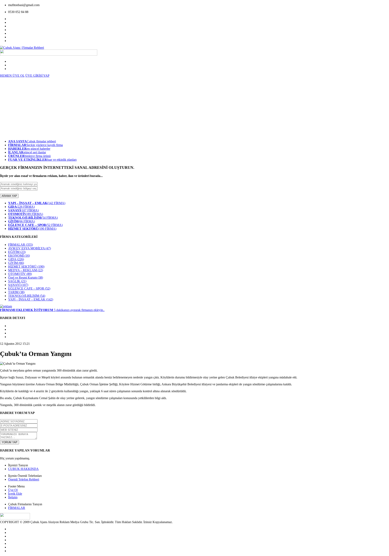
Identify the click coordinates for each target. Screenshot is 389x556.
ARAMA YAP (9, 195)
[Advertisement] (194, 108)
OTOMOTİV (20, 274)
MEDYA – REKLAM (25, 270)
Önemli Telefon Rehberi (23, 479)
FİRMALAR (20, 244)
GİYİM (16, 263)
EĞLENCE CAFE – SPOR (29, 288)
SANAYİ (18, 285)
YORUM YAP (9, 442)
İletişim (12, 497)
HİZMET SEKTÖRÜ (26, 266)
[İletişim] (6, 306)
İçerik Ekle (15, 493)
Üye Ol (13, 490)
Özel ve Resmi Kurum (25, 277)
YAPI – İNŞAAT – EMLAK (30, 299)
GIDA (16, 259)
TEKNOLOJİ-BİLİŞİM (26, 295)
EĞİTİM (17, 252)
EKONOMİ (19, 255)
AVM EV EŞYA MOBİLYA (29, 248)
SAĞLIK (17, 281)
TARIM (16, 292)
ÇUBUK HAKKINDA (23, 469)
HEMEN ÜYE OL (12, 75)
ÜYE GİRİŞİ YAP (37, 75)
